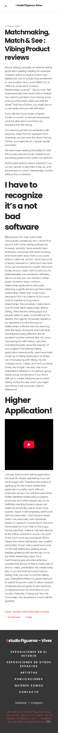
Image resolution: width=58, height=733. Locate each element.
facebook (21, 702)
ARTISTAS (29, 672)
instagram (37, 702)
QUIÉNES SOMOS (29, 685)
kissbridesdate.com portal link (21, 274)
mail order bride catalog (35, 611)
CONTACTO (29, 692)
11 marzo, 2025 (12, 26)
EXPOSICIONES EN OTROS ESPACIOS (29, 664)
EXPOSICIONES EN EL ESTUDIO (29, 654)
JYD (48, 721)
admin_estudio (12, 611)
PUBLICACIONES (29, 679)
